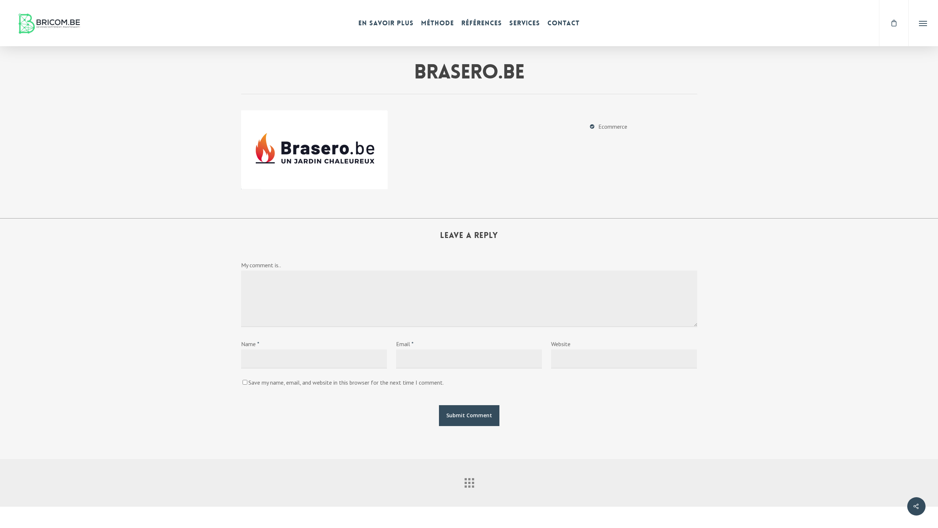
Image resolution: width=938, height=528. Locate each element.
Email (405, 344)
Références (481, 23)
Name (250, 344)
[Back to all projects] (469, 481)
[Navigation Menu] (923, 23)
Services (524, 23)
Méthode (437, 23)
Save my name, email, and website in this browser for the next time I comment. (346, 382)
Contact (563, 23)
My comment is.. (261, 265)
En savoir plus (386, 23)
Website (560, 344)
